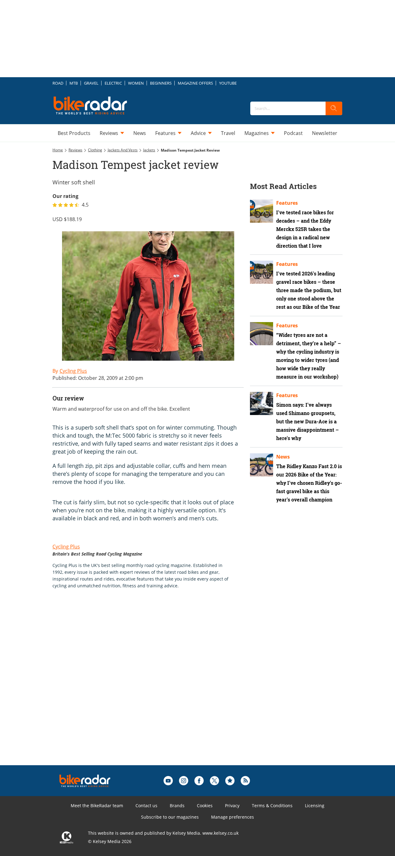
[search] (334, 108)
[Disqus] (154, 687)
